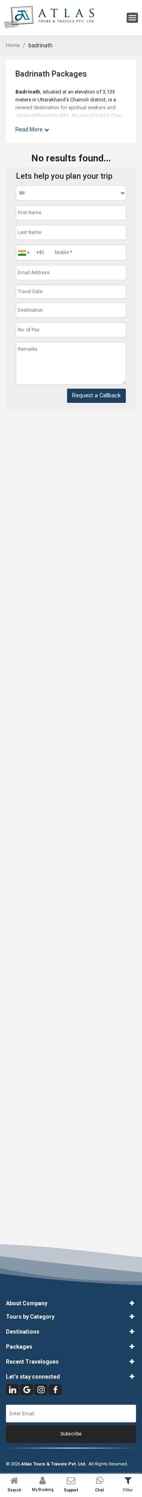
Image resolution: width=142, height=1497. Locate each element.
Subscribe (71, 1434)
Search (14, 1490)
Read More (29, 129)
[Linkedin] (12, 1389)
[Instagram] (40, 1389)
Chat (99, 1490)
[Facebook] (55, 1389)
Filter (128, 1490)
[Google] (26, 1389)
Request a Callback (96, 395)
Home (13, 45)
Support (71, 1490)
